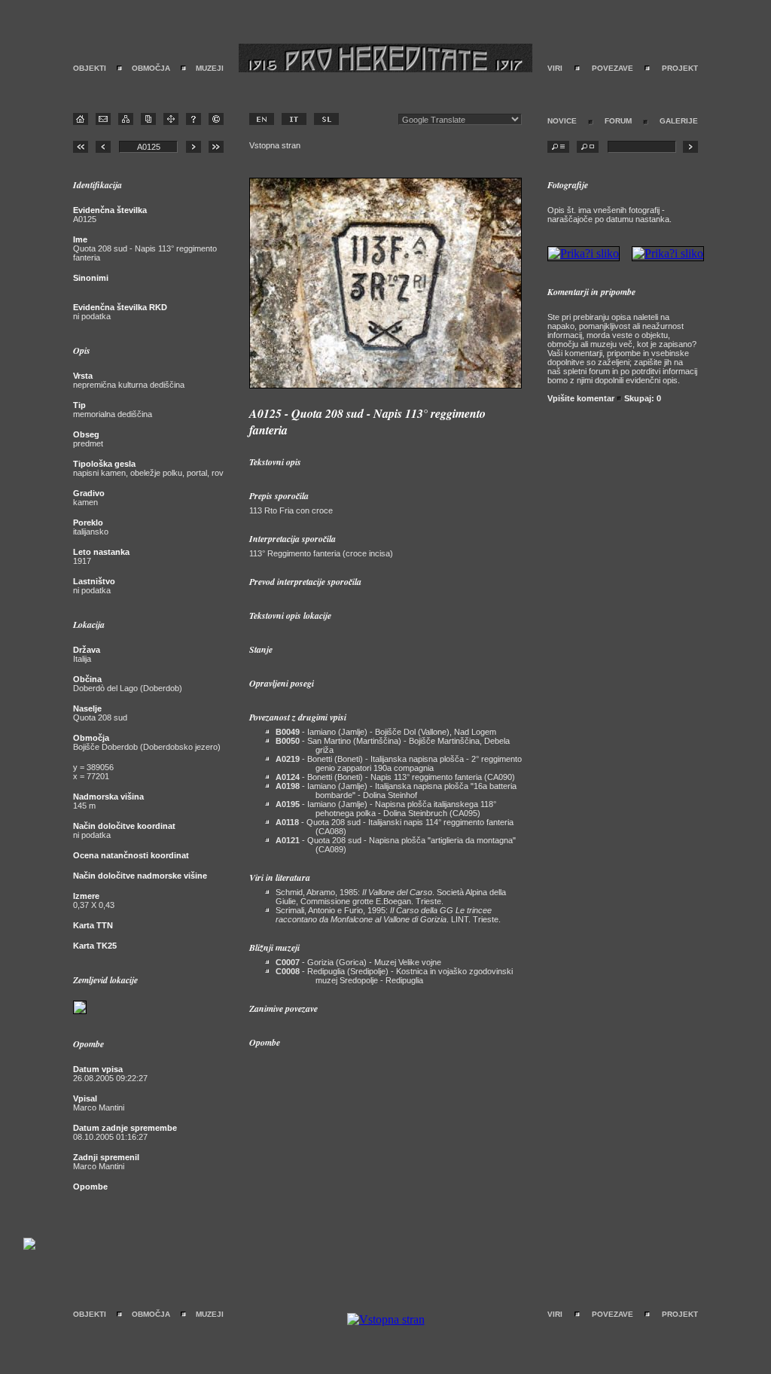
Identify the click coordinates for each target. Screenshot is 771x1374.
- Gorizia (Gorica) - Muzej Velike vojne (358, 962)
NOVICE (562, 121)
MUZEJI (210, 68)
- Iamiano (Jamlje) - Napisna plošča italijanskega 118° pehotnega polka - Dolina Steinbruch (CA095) (386, 809)
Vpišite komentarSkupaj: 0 (604, 398)
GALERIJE (679, 121)
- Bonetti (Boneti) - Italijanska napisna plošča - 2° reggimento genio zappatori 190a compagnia (399, 763)
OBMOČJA (151, 68)
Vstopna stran (274, 145)
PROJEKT (680, 68)
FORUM (618, 121)
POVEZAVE (612, 68)
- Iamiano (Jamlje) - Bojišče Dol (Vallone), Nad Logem (386, 731)
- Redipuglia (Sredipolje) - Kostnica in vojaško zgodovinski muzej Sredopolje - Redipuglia (394, 976)
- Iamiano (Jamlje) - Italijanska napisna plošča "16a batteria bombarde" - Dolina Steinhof (396, 790)
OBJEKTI (89, 68)
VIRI (554, 68)
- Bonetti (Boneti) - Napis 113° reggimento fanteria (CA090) (395, 776)
